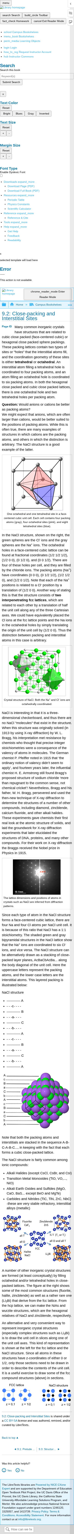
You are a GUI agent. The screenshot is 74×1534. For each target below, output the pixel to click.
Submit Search (11, 82)
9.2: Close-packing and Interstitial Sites (26, 1416)
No (22, 1470)
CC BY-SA (11, 1420)
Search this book (10, 69)
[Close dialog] (2, 274)
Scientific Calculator (19, 208)
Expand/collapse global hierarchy (6, 304)
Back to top (8, 1437)
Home (19, 304)
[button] (14, 235)
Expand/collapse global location (70, 303)
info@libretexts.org (29, 1519)
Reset (5, 107)
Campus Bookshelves (48, 304)
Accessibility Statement (30, 1515)
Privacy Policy (40, 1511)
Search (7, 1529)
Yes (9, 1470)
